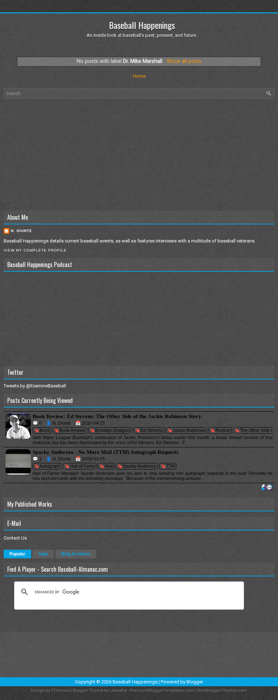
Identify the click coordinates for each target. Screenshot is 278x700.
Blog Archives (75, 554)
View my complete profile (35, 250)
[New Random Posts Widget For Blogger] (267, 487)
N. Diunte (21, 231)
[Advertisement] (139, 154)
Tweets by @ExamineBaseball (35, 385)
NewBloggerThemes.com (222, 690)
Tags (43, 554)
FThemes (60, 690)
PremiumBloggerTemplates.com (162, 690)
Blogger (194, 681)
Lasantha (118, 690)
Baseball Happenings (142, 24)
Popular (17, 554)
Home (139, 76)
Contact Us (15, 538)
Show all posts (184, 61)
